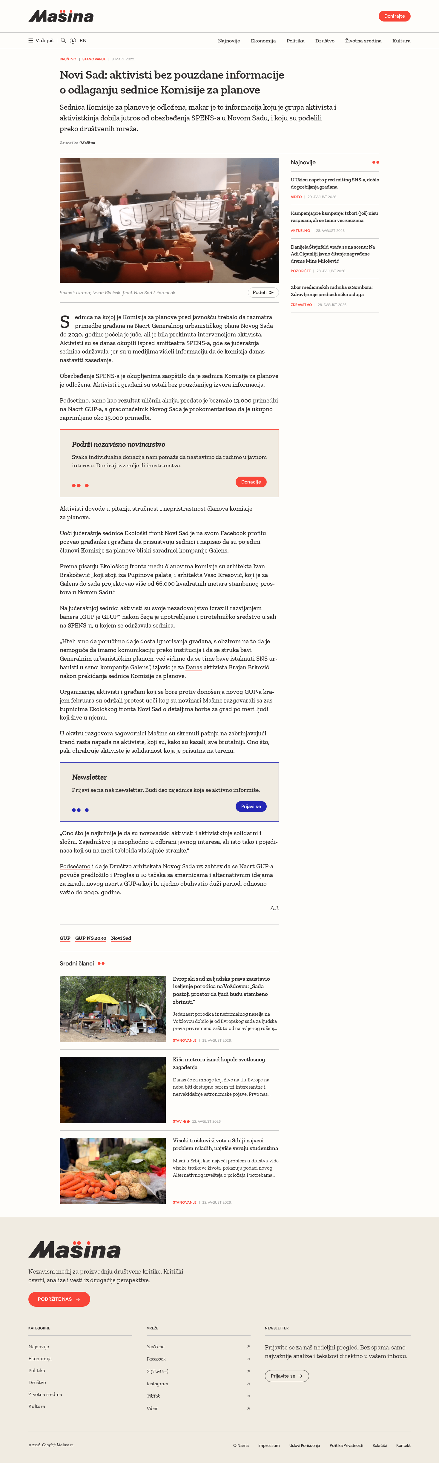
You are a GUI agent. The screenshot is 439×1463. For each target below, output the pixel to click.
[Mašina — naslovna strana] (60, 16)
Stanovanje (94, 59)
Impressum (269, 1445)
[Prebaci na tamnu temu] (73, 41)
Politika (296, 40)
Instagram (157, 1384)
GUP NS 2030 (90, 938)
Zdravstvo (301, 304)
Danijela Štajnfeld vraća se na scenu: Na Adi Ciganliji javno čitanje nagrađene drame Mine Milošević (333, 254)
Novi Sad (121, 938)
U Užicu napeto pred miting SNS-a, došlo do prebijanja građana (335, 183)
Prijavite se (283, 1376)
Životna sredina (363, 40)
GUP (65, 938)
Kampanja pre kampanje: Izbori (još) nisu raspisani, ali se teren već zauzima (334, 217)
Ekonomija (263, 40)
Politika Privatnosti (346, 1445)
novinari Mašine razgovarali (216, 700)
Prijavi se (251, 806)
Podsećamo (75, 866)
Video (296, 197)
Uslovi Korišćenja (304, 1445)
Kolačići (380, 1445)
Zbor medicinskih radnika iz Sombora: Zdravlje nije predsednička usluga (332, 291)
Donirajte (394, 16)
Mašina (87, 143)
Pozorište (301, 271)
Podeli (260, 292)
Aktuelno (300, 230)
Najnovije (229, 40)
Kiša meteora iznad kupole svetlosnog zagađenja (219, 1063)
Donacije (251, 482)
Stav (177, 1121)
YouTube (155, 1346)
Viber (152, 1408)
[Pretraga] (63, 40)
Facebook (156, 1359)
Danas (193, 667)
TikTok (153, 1396)
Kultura (401, 40)
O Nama (241, 1445)
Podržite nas (55, 1299)
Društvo (324, 40)
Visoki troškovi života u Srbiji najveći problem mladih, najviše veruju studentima (225, 1144)
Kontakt (403, 1445)
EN (83, 40)
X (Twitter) (157, 1371)
